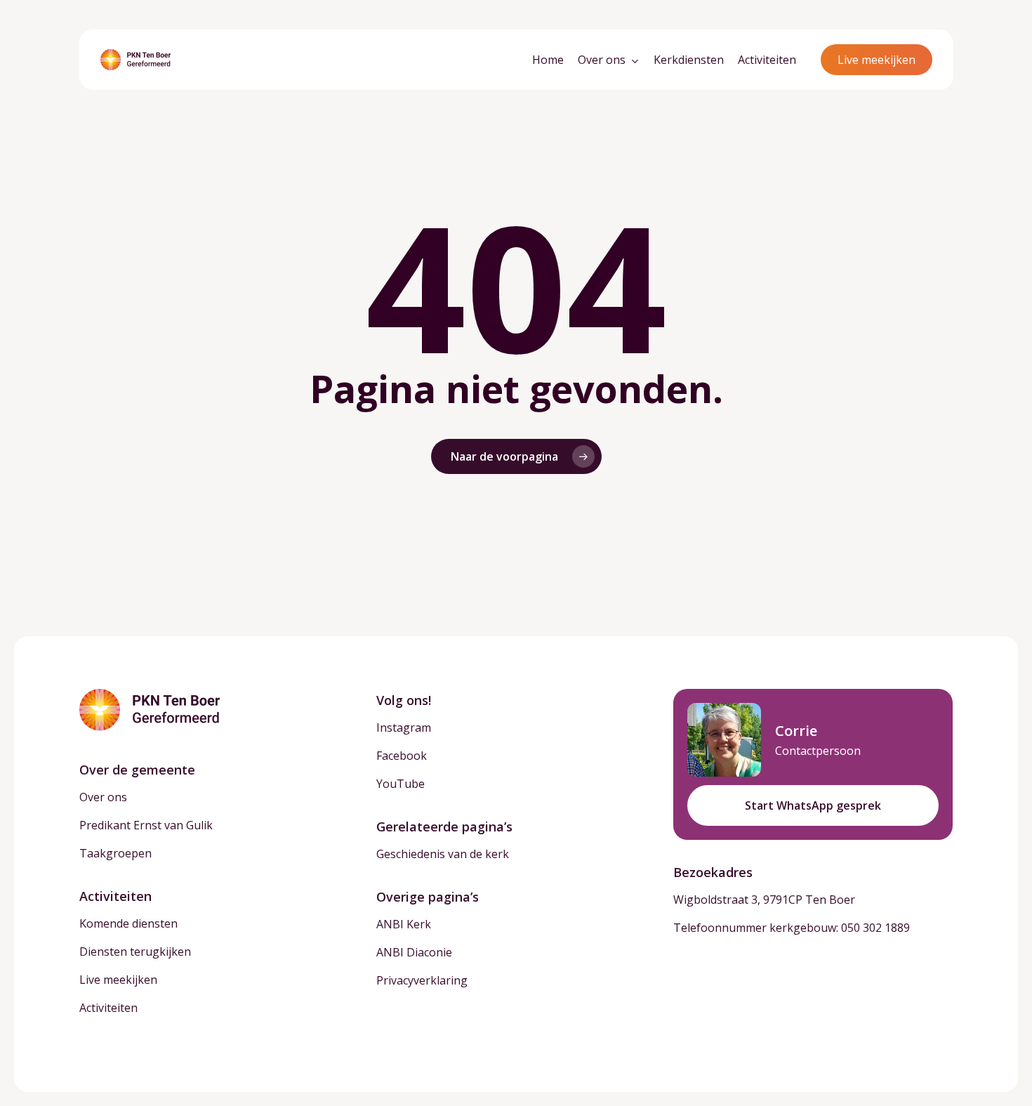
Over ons (103, 797)
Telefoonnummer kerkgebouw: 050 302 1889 (791, 927)
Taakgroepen (115, 853)
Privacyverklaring (422, 980)
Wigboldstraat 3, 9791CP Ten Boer (764, 899)
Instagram (403, 727)
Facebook (401, 755)
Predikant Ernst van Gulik (146, 825)
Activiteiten (108, 1007)
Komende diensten (128, 923)
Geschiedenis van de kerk (442, 854)
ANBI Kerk (403, 924)
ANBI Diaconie (414, 952)
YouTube (400, 783)
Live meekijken (118, 979)
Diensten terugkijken (135, 951)
